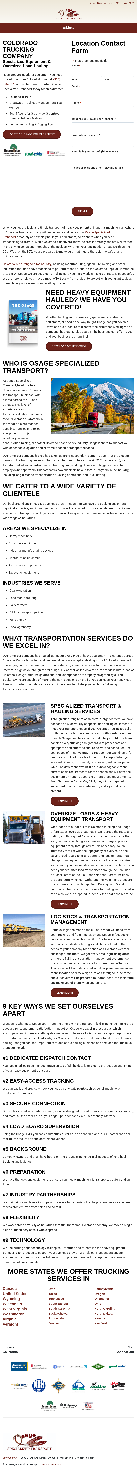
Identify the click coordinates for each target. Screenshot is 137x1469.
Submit (82, 211)
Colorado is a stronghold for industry (27, 264)
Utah (52, 1289)
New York (101, 1323)
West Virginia (15, 1309)
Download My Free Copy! (69, 346)
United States (15, 1294)
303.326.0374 (125, 3)
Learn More (64, 801)
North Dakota (103, 1313)
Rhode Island (58, 1318)
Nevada (99, 1318)
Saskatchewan (59, 1313)
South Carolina (59, 1308)
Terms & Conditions (51, 1464)
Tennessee (56, 1298)
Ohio (97, 1303)
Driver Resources (100, 3)
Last (106, 79)
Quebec (54, 1323)
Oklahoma (101, 1298)
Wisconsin (12, 1304)
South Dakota (58, 1303)
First (74, 79)
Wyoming (11, 1299)
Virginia (10, 1319)
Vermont (10, 1324)
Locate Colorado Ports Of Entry (32, 134)
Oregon (99, 1294)
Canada (10, 1289)
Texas (53, 1294)
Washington (14, 1314)
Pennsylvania (104, 1289)
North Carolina (104, 1308)
